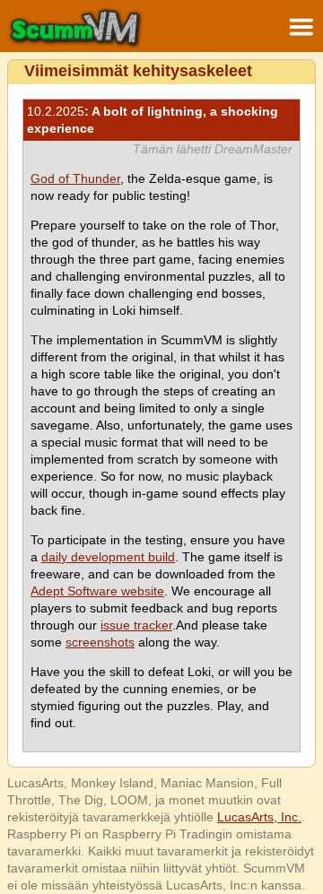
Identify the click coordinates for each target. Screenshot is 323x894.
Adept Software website (97, 591)
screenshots (100, 642)
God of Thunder (75, 178)
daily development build (108, 557)
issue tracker (136, 625)
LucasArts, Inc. (259, 817)
